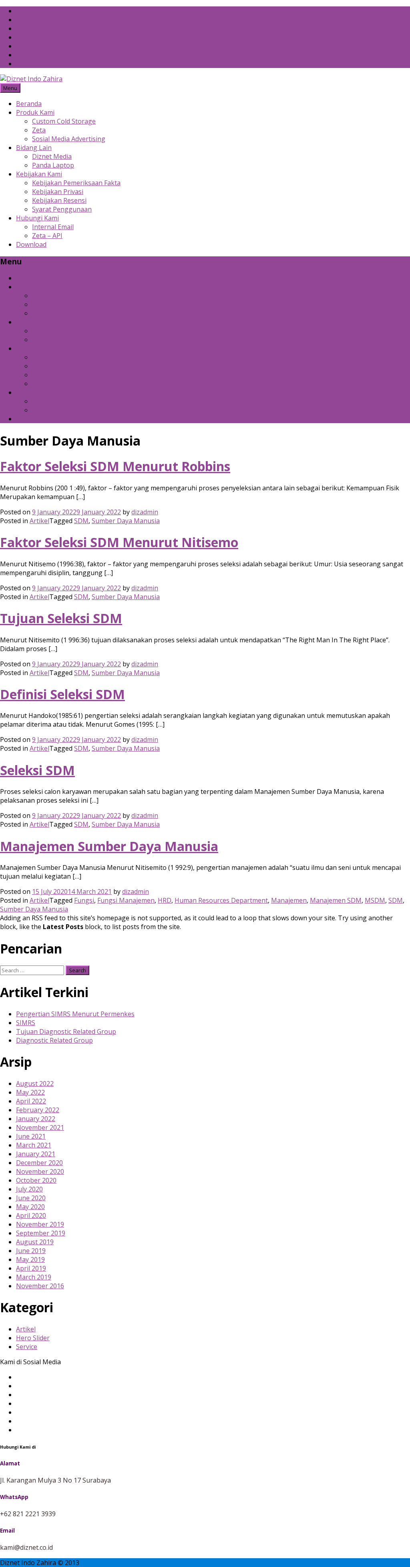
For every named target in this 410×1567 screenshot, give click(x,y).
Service (26, 1346)
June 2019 (31, 1250)
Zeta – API (47, 235)
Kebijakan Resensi (59, 200)
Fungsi (84, 900)
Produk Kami (35, 112)
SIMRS (25, 1022)
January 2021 (35, 1153)
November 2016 (40, 1285)
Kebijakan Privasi (57, 191)
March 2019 (33, 1277)
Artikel (39, 520)
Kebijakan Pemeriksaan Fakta (76, 182)
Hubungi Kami (37, 218)
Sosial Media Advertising (68, 138)
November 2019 (40, 1224)
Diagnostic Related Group (54, 1040)
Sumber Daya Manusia (126, 520)
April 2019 (31, 1268)
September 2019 (40, 1233)
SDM (81, 520)
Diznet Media (52, 156)
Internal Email (53, 226)
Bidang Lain (34, 147)
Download (31, 244)
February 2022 (37, 1109)
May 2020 (30, 1206)
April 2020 (31, 1215)
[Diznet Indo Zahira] (31, 78)
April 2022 (31, 1101)
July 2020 (29, 1189)
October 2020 (36, 1180)
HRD (164, 900)
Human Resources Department (221, 900)
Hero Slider (33, 1337)
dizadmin (144, 512)
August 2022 (35, 1083)
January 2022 (35, 1118)
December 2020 (39, 1162)
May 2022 (30, 1092)
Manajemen (289, 900)
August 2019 (35, 1241)
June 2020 (31, 1197)
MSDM (375, 900)
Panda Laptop (53, 165)
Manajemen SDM (336, 900)
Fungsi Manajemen (126, 900)
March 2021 (33, 1145)
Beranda (29, 103)
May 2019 (30, 1259)
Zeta (39, 130)
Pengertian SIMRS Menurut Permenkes (75, 1013)
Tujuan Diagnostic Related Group (66, 1031)
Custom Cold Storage (64, 121)
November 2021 (40, 1127)
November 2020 (40, 1171)
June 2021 (31, 1136)
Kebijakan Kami (39, 174)
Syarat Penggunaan (62, 209)
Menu (10, 88)
